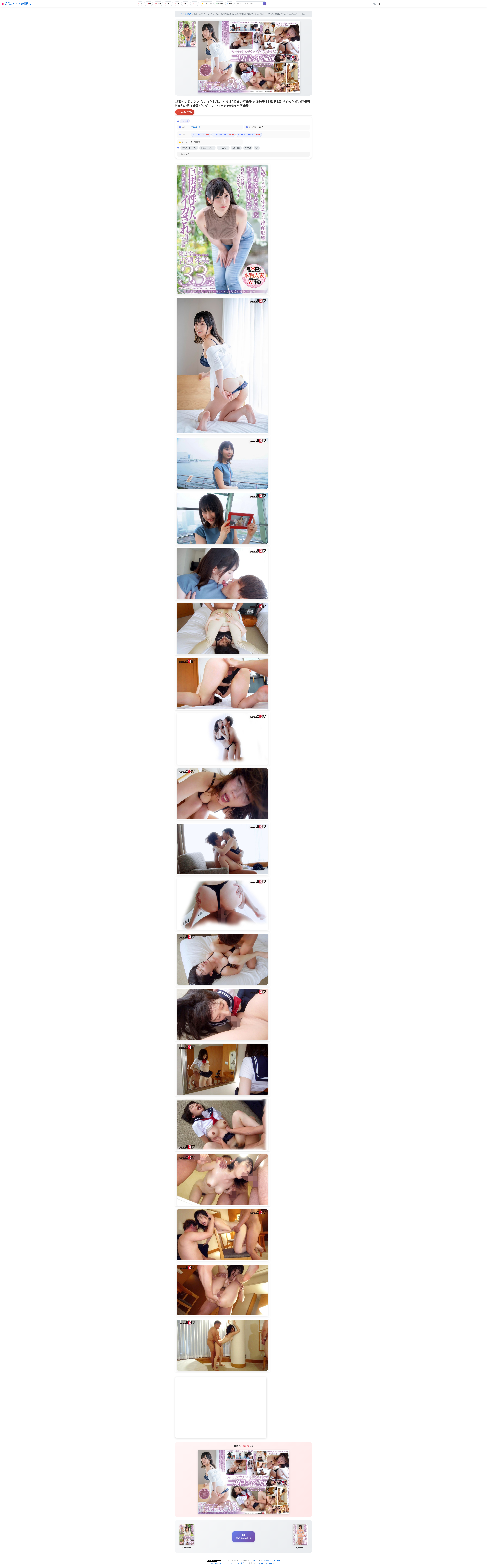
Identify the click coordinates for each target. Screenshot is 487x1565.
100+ (159, 3)
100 (186, 3)
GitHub (277, 1560)
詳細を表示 (185, 154)
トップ (179, 14)
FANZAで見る (186, 112)
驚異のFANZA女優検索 (17, 3)
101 (169, 3)
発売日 (220, 3)
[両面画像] (249, 57)
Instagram (268, 1560)
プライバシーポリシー (228, 1563)
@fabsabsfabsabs (266, 1563)
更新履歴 (241, 1563)
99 (150, 3)
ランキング (208, 3)
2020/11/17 (195, 127)
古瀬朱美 (188, 14)
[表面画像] (187, 34)
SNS (230, 3)
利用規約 (214, 1563)
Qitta (256, 1560)
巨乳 (195, 3)
